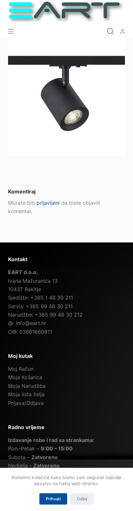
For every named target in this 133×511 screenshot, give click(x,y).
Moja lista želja (26, 394)
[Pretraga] (110, 31)
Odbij (82, 498)
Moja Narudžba (27, 386)
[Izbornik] (11, 31)
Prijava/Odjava (26, 403)
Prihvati (53, 498)
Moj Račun (21, 369)
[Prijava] (122, 31)
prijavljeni (48, 203)
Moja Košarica (25, 377)
